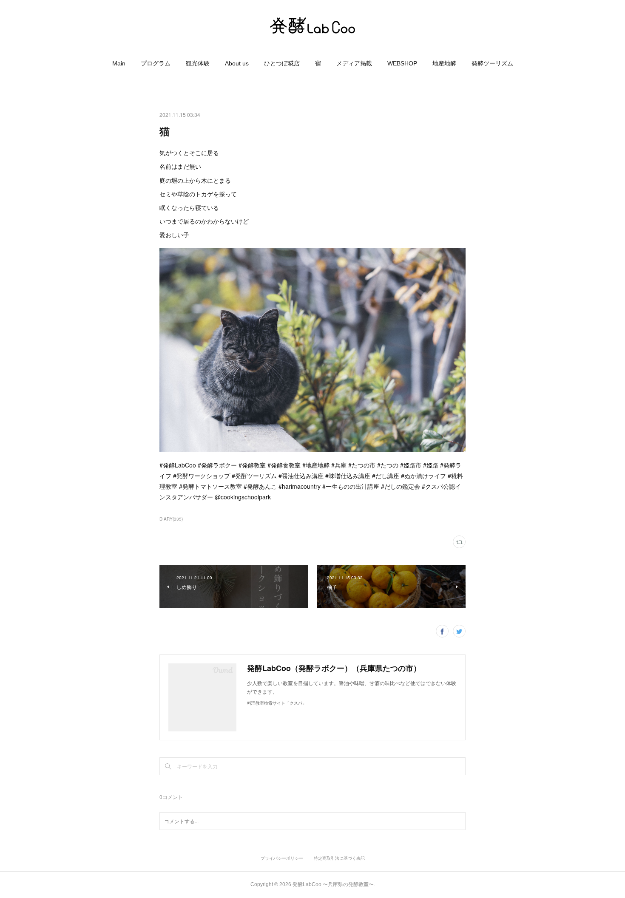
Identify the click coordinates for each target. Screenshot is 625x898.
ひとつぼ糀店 (282, 63)
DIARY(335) (171, 519)
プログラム (155, 63)
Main (118, 63)
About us (237, 63)
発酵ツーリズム (492, 63)
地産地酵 (444, 63)
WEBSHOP (402, 63)
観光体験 (198, 63)
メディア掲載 (354, 63)
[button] (118, 63)
